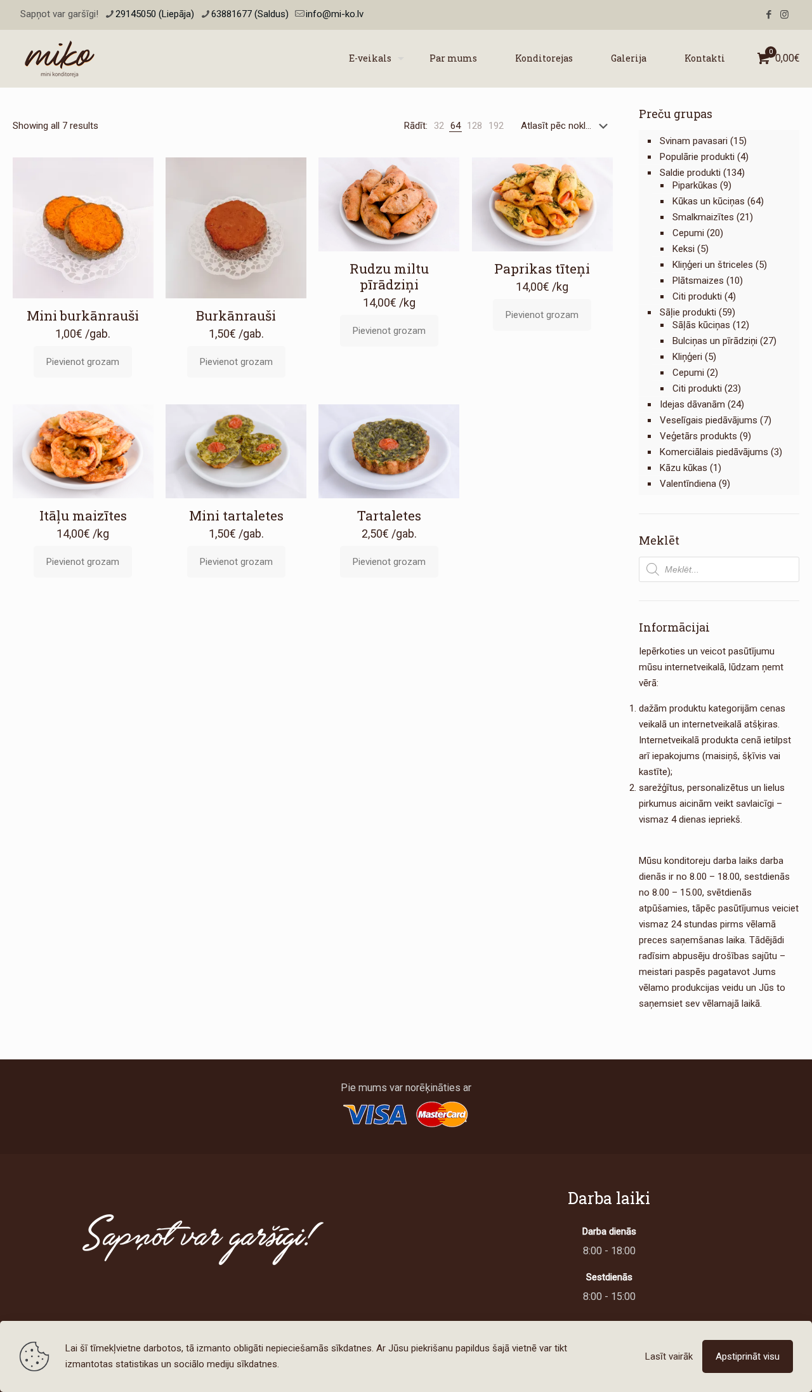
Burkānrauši (236, 315)
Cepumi (688, 233)
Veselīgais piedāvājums (708, 420)
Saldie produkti (690, 172)
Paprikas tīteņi (542, 268)
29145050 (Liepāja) (154, 14)
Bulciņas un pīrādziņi (714, 341)
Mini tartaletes (236, 515)
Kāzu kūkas (683, 468)
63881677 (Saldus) (250, 14)
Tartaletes (389, 515)
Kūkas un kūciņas (708, 201)
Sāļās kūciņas (701, 325)
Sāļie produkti (688, 312)
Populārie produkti (697, 156)
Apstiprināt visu (748, 1356)
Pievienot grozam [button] (82, 362)
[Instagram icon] (784, 14)
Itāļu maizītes (83, 515)
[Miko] (59, 58)
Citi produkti (697, 296)
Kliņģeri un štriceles (712, 264)
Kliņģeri (687, 356)
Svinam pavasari (694, 141)
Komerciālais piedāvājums (714, 452)
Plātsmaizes (698, 280)
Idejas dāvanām (692, 404)
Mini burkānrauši (83, 315)
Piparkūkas (694, 185)
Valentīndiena (688, 483)
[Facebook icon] (768, 14)
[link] (439, 126)
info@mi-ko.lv (334, 14)
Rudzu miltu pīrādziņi (389, 276)
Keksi (683, 249)
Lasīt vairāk (669, 1356)
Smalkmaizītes (703, 217)
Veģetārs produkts (698, 436)
